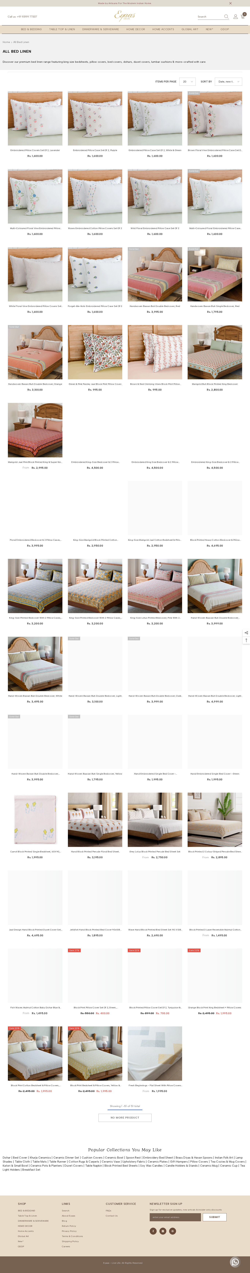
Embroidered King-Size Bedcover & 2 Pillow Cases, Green (214, 462)
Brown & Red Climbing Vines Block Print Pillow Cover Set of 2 (155, 384)
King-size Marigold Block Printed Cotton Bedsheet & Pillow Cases (95, 540)
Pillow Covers (199, 1161)
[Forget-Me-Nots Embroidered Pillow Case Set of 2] (95, 274)
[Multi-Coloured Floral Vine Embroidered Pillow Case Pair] (35, 196)
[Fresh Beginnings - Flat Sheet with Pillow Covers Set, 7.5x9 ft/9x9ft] (155, 1053)
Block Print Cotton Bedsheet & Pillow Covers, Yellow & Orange (35, 1085)
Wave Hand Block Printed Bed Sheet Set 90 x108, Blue (155, 930)
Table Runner (57, 1161)
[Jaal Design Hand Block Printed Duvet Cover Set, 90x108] (35, 897)
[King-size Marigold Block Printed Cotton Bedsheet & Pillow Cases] (95, 508)
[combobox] (210, 17)
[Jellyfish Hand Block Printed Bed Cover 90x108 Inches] (95, 897)
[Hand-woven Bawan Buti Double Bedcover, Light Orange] (95, 664)
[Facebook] (153, 1231)
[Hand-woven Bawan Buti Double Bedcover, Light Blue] (215, 664)
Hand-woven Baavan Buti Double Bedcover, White (215, 618)
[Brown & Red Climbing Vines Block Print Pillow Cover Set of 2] (155, 352)
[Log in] (236, 17)
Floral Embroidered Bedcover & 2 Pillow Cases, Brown (35, 540)
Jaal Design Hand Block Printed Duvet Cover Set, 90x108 (35, 930)
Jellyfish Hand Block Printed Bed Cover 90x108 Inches (95, 930)
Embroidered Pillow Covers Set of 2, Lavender (35, 150)
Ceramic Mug (209, 1165)
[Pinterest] (172, 1231)
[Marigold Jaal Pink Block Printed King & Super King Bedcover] (35, 430)
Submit (214, 1217)
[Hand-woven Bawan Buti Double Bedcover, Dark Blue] (155, 664)
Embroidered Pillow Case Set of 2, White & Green (155, 150)
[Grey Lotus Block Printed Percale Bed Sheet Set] (155, 820)
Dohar (6, 1157)
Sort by (206, 81)
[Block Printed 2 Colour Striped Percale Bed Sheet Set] (215, 820)
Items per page (166, 81)
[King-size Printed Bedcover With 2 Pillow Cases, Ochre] (95, 586)
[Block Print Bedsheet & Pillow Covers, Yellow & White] (95, 1053)
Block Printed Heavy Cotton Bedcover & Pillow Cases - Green (215, 540)
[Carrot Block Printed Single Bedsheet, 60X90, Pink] (35, 820)
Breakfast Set (31, 1169)
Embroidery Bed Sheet (158, 1157)
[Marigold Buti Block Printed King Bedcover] (215, 352)
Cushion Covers (92, 1157)
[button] (187, 82)
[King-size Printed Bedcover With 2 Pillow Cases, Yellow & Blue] (35, 586)
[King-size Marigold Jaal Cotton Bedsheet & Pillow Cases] (155, 508)
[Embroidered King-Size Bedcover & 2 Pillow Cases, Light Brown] (95, 430)
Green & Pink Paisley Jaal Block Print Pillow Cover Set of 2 (95, 384)
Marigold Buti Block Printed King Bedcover (215, 384)
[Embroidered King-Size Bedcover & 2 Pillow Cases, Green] (215, 430)
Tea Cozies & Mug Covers (227, 1161)
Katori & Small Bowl (15, 1165)
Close (230, 3)
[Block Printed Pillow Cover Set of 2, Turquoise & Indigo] (155, 976)
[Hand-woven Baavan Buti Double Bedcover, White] (215, 586)
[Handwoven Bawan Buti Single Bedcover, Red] (215, 274)
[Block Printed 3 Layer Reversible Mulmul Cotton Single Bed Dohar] (215, 897)
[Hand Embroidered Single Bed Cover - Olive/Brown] (155, 742)
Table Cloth (22, 1161)
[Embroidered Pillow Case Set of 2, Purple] (95, 118)
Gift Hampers (179, 1161)
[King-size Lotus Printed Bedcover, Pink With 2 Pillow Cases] (155, 586)
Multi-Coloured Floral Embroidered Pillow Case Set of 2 (214, 228)
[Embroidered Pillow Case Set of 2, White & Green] (155, 118)
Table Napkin (93, 1165)
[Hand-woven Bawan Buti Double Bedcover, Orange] (35, 742)
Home (6, 42)
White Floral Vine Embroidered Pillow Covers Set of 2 (35, 306)
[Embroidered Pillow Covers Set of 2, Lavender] (35, 118)
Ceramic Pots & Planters (46, 1165)
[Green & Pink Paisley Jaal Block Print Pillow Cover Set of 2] (95, 352)
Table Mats (39, 1161)
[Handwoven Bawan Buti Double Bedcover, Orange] (35, 352)
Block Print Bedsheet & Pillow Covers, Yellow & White (95, 1085)
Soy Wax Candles (151, 1165)
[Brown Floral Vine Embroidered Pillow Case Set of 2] (215, 118)
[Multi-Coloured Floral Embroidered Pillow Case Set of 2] (215, 196)
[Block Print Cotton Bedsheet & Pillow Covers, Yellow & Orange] (35, 1053)
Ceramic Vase (111, 1161)
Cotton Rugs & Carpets (84, 1161)
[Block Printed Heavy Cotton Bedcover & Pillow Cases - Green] (215, 508)
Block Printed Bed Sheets (121, 1165)
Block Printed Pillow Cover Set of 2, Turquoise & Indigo (155, 1008)
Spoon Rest (133, 1157)
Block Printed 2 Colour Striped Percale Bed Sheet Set (215, 852)
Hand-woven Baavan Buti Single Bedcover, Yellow (95, 774)
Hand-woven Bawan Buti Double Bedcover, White (35, 696)
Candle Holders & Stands (181, 1165)
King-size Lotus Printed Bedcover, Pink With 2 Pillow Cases (155, 618)
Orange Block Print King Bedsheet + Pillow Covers (214, 1007)
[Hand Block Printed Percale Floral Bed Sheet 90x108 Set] (95, 820)
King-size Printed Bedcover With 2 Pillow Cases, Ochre (95, 618)
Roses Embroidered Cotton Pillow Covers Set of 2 (95, 228)
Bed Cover (20, 1157)
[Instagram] (162, 1231)
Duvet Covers (73, 1165)
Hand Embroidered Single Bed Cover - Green (215, 774)
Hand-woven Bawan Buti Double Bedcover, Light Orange (95, 696)
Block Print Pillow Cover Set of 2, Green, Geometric (95, 1008)
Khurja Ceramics (40, 1157)
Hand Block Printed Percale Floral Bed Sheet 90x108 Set (95, 852)
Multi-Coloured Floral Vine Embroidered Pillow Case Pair (35, 228)
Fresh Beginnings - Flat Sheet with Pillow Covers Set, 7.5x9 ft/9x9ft (155, 1085)
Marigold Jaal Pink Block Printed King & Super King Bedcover (35, 462)
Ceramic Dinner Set (66, 1157)
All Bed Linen (21, 42)
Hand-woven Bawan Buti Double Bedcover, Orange (35, 774)
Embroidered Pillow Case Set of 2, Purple (95, 150)
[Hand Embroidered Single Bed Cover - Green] (215, 742)
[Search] (213, 17)
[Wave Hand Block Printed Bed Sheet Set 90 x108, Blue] (155, 897)
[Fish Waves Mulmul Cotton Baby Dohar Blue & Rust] (35, 976)
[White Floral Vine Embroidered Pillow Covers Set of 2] (35, 274)
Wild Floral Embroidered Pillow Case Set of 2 (155, 228)
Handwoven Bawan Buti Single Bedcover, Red (215, 306)
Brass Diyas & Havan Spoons (194, 1157)
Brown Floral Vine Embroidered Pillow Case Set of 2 (215, 150)
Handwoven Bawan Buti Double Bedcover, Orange (35, 384)
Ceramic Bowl (114, 1157)
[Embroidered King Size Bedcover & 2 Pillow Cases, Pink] (155, 430)
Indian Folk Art (224, 1157)
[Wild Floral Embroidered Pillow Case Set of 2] (155, 196)
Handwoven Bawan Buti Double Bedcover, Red (155, 306)
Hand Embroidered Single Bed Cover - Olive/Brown (155, 774)
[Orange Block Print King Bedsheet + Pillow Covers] (215, 976)
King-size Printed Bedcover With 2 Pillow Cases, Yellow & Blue (35, 618)
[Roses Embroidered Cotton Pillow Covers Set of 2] (95, 196)
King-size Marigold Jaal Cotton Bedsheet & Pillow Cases (155, 540)
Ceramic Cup (229, 1165)
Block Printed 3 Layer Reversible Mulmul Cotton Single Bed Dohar (214, 930)
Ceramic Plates (158, 1161)
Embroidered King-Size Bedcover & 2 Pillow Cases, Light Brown (95, 462)
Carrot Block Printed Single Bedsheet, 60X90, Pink (35, 852)
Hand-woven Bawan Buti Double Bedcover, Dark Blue (155, 696)
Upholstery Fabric (133, 1161)
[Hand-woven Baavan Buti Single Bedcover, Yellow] (95, 742)
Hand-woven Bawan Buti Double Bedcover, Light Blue (214, 696)
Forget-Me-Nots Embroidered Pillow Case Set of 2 (95, 306)
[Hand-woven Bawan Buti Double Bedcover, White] (35, 664)
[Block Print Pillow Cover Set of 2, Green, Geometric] (95, 976)
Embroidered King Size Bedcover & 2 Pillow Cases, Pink (155, 462)
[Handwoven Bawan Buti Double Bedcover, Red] (155, 274)
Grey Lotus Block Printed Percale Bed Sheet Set (155, 851)
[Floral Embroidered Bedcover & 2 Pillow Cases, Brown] (35, 508)
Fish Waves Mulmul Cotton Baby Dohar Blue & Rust (35, 1008)
